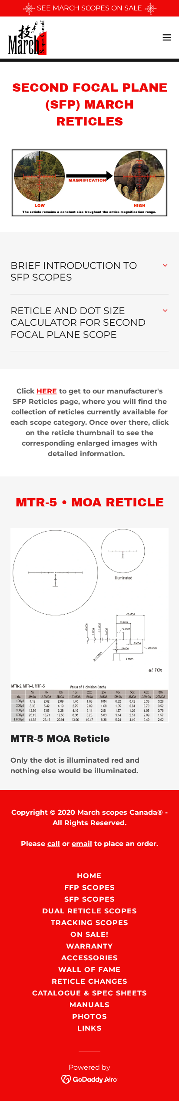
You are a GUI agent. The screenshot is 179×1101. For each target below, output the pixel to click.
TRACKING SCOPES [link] (89, 923)
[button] (167, 37)
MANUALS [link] (89, 1005)
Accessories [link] (89, 958)
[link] (26, 37)
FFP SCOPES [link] (89, 887)
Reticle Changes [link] (89, 981)
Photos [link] (89, 1016)
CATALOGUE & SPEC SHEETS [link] (89, 993)
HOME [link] (89, 876)
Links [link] (89, 1028)
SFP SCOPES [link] (89, 899)
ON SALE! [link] (89, 934)
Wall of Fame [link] (89, 969)
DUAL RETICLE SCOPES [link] (89, 911)
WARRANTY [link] (89, 946)
